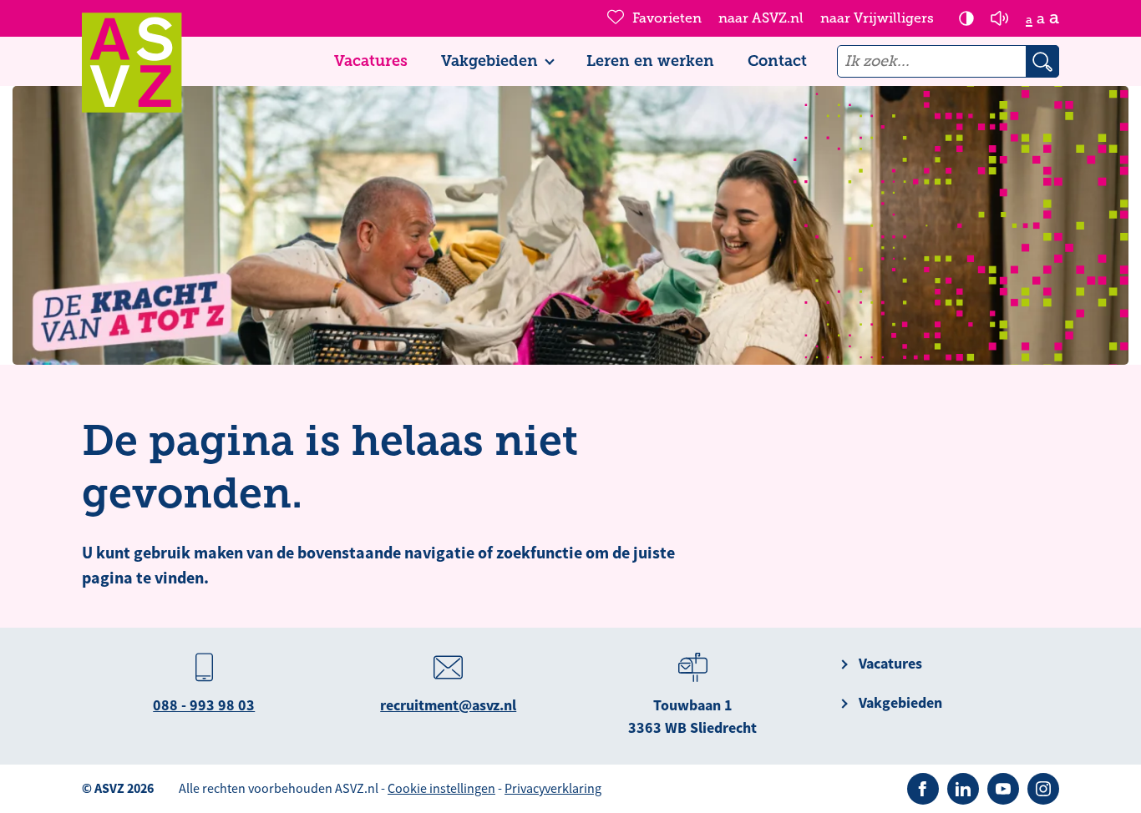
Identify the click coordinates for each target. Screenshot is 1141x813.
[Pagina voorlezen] (1000, 18)
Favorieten (667, 18)
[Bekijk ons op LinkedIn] (963, 789)
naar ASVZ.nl (761, 18)
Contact (777, 61)
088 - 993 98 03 (204, 705)
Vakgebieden (489, 61)
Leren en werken (650, 61)
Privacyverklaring (553, 788)
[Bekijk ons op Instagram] (1043, 789)
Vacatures (371, 61)
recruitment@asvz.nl (448, 705)
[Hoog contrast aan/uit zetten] (966, 18)
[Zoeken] (1042, 61)
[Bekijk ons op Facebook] (923, 789)
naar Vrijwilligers (877, 18)
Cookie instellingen (441, 788)
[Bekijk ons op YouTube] (1003, 789)
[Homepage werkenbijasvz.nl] (132, 63)
